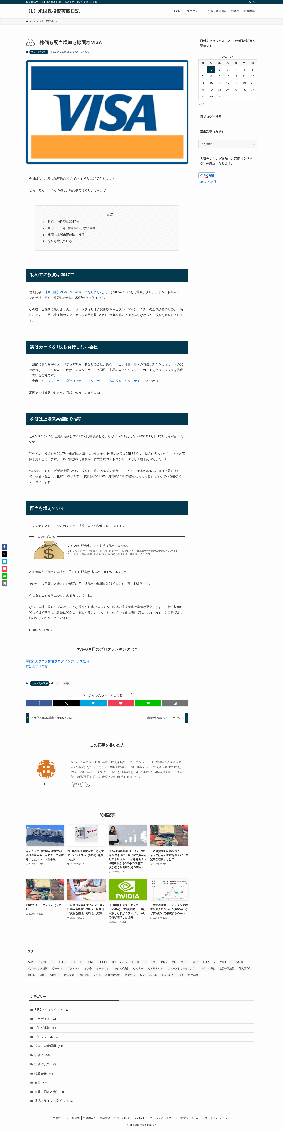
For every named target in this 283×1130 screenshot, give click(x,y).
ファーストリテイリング (181, 968)
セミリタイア (155, 968)
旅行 (40, 1082)
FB (81, 962)
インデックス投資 (38, 968)
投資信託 (84, 974)
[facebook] (80, 784)
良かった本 (168, 974)
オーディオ (102, 968)
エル (46, 784)
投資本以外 (45, 1064)
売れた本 (54, 974)
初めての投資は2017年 (63, 221)
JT (145, 962)
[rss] (249, 2)
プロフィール (46, 1037)
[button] (39, 703)
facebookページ (143, 1118)
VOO (223, 962)
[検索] (254, 2)
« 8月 (201, 103)
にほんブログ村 (37, 666)
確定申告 (130, 974)
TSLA (206, 962)
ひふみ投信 (236, 962)
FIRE (91, 962)
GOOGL (102, 962)
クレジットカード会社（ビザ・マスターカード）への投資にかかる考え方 (92, 380)
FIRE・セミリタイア (52, 1009)
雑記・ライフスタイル (53, 1100)
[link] (74, 784)
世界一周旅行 (226, 968)
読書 (181, 974)
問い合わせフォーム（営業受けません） (178, 1118)
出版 (42, 974)
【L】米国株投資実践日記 (53, 11)
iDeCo (123, 962)
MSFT (184, 962)
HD (114, 962)
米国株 (66, 683)
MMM (164, 962)
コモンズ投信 (121, 968)
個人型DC (244, 968)
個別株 (31, 974)
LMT (154, 962)
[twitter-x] (87, 784)
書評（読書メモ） (49, 1091)
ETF (73, 962)
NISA (195, 962)
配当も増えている (60, 241)
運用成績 (193, 974)
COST (62, 962)
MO (174, 962)
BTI (52, 962)
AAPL (31, 962)
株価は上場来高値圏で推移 (66, 234)
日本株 (97, 974)
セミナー (138, 968)
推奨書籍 (43, 1073)
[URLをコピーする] (175, 703)
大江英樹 (69, 974)
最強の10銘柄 (113, 974)
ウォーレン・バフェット (66, 968)
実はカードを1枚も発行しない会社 (71, 228)
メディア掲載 (207, 968)
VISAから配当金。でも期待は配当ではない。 (99, 545)
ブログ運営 (45, 1027)
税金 (142, 974)
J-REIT (135, 962)
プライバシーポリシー (217, 1118)
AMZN (42, 962)
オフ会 (88, 968)
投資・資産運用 (38, 52)
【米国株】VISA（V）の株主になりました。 (75, 292)
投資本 (42, 1055)
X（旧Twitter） (122, 1118)
